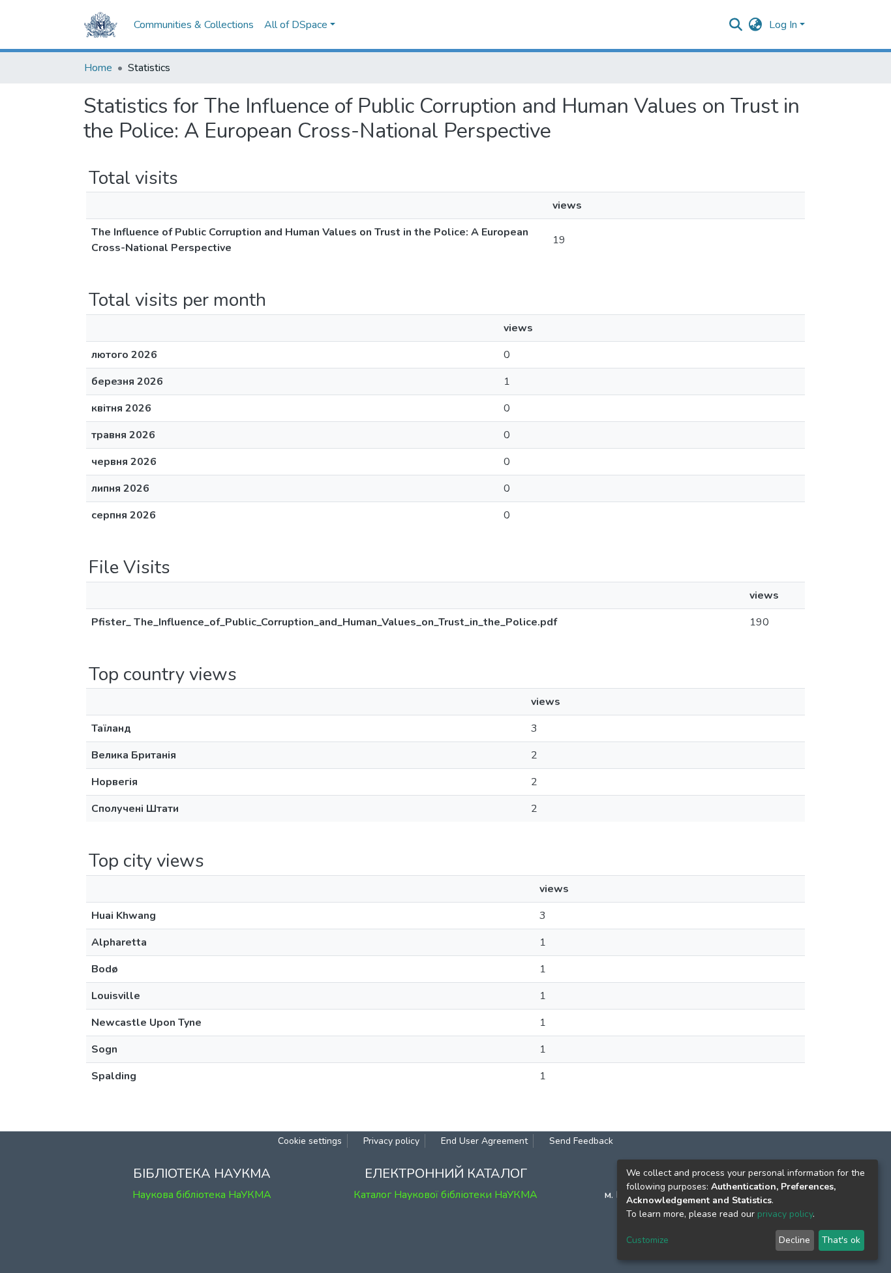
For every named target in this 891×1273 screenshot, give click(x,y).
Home (98, 68)
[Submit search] (736, 24)
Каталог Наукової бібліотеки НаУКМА (445, 1195)
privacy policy (785, 1214)
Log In (783, 25)
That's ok (841, 1240)
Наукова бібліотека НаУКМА (201, 1195)
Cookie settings (310, 1141)
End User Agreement (484, 1141)
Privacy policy (391, 1141)
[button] (755, 25)
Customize (647, 1240)
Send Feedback (581, 1141)
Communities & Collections (194, 25)
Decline (794, 1240)
